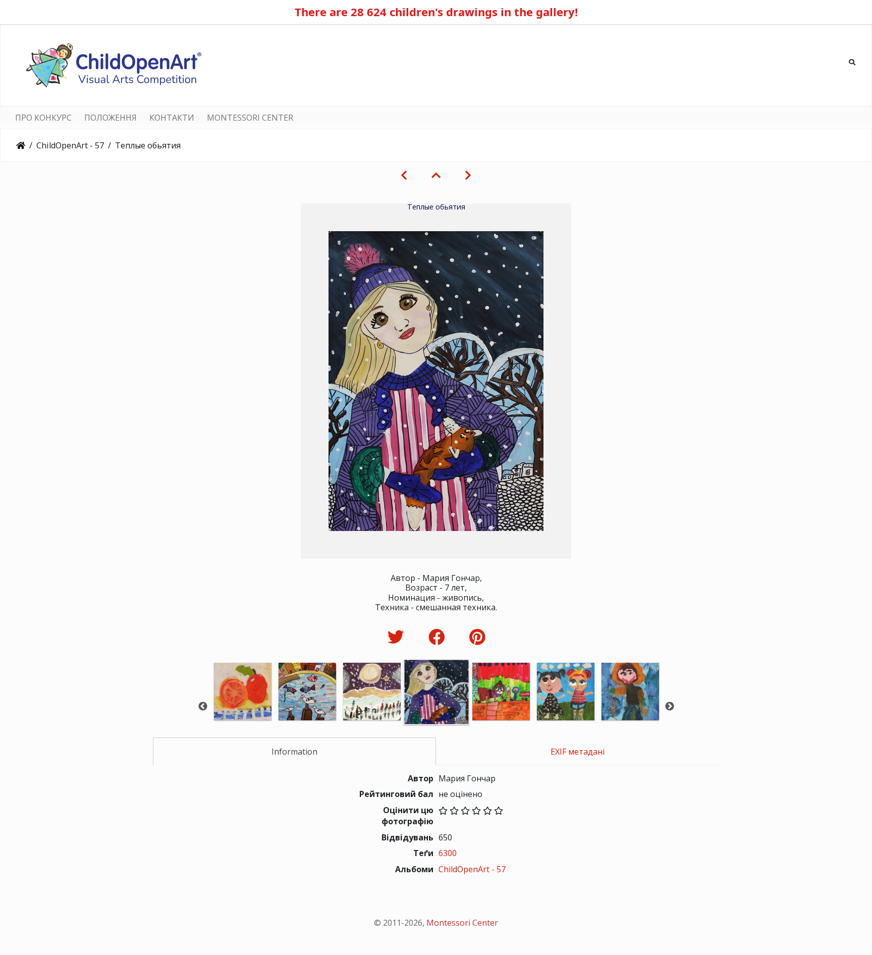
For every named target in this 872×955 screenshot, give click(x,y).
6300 (448, 853)
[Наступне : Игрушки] (468, 175)
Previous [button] (203, 707)
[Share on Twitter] (397, 636)
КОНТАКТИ (171, 117)
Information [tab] (294, 751)
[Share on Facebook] (438, 636)
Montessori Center (462, 922)
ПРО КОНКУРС (43, 117)
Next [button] (670, 707)
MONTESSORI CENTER (250, 117)
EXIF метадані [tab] (578, 751)
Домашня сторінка (20, 145)
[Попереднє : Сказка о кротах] (404, 175)
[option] (242, 705)
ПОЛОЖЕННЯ (110, 117)
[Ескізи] (436, 175)
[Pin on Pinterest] (477, 636)
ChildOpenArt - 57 (70, 145)
